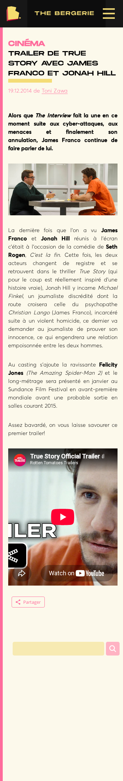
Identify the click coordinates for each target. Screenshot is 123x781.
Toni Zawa (55, 91)
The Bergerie (13, 13)
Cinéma (26, 43)
